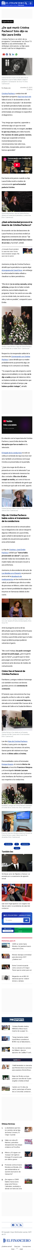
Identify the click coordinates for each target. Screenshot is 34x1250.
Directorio (17, 1246)
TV (16, 844)
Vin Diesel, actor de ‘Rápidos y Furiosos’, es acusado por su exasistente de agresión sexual (16, 876)
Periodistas (8, 844)
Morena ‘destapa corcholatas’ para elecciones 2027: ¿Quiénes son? (22, 957)
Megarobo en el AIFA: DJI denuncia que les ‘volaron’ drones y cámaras (20, 979)
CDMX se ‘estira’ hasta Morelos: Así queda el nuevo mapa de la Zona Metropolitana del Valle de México (21, 948)
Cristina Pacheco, (8, 94)
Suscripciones (27, 1246)
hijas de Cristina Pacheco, (18, 741)
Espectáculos (7, 22)
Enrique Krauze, (7, 764)
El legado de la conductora (12, 453)
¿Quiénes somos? (7, 1246)
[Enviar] (26, 920)
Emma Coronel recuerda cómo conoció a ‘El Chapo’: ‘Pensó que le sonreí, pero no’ (22, 968)
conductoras (25, 844)
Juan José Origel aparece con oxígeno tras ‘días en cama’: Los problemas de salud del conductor (16, 906)
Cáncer (17, 848)
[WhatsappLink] (17, 930)
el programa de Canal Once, (12, 270)
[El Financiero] (13, 3)
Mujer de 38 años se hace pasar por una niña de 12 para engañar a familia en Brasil (21, 1079)
